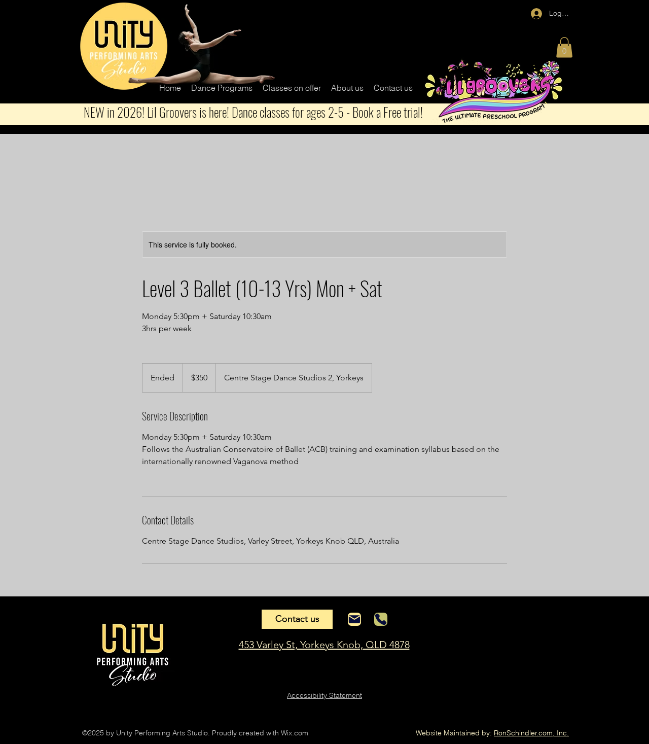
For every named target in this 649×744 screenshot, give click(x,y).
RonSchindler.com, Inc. (531, 732)
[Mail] (354, 619)
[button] (222, 87)
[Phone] (380, 619)
